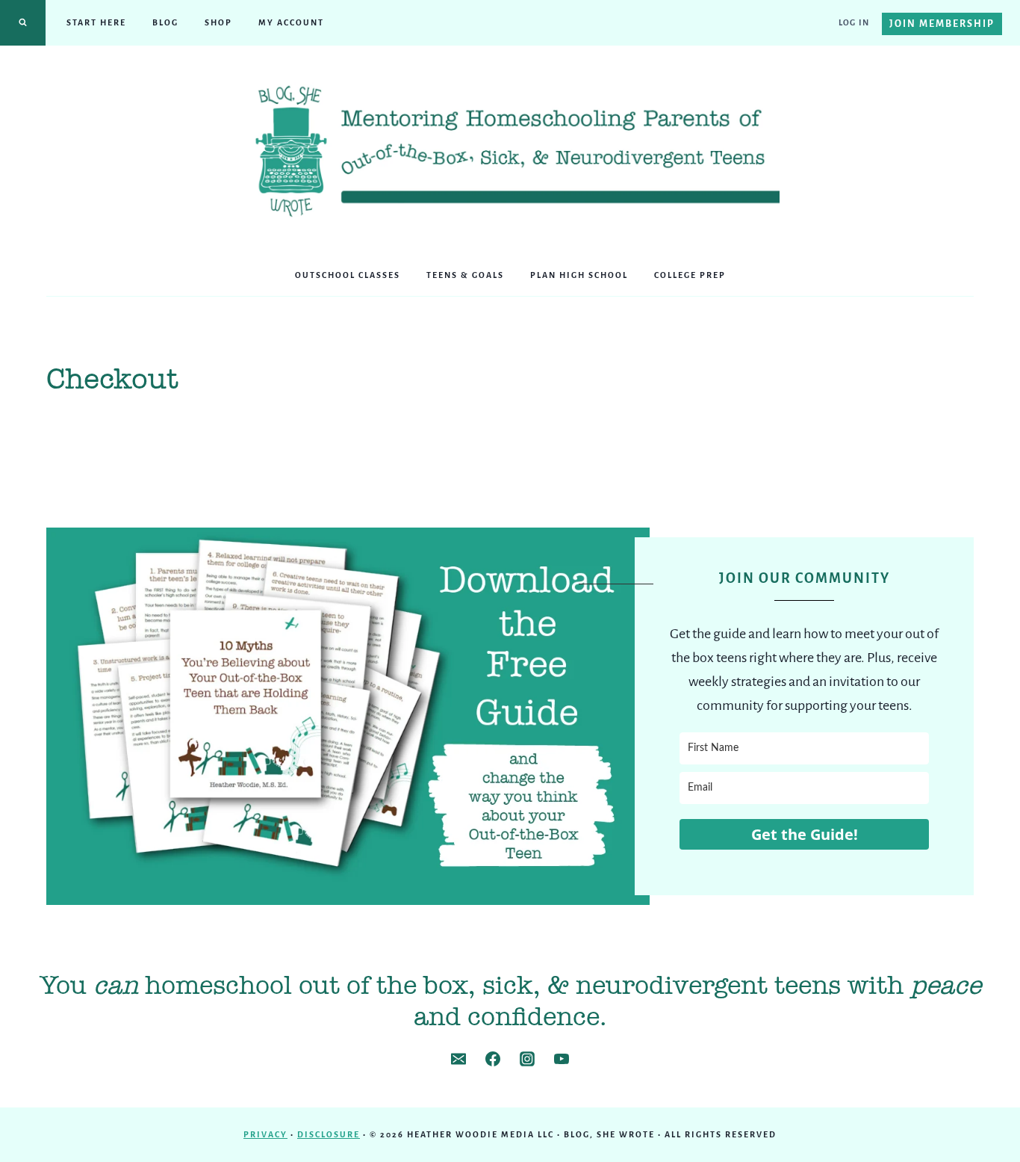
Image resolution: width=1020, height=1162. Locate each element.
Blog (165, 22)
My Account (291, 22)
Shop (218, 22)
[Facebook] (493, 1059)
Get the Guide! (804, 834)
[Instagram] (527, 1059)
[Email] (458, 1059)
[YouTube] (561, 1059)
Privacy (265, 1134)
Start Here (96, 22)
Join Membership (942, 24)
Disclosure (328, 1134)
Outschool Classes (347, 275)
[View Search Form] (23, 23)
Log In (854, 22)
